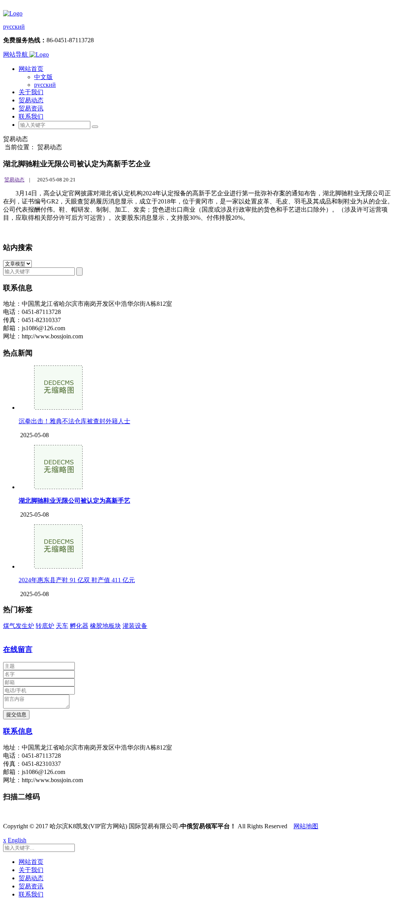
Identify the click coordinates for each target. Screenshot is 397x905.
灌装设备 (135, 625)
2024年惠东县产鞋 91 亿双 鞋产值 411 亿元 (77, 580)
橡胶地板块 (105, 625)
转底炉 (45, 625)
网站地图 (305, 826)
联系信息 (18, 731)
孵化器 (79, 625)
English (17, 840)
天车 (62, 625)
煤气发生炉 (18, 625)
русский (14, 26)
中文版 (43, 77)
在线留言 (18, 649)
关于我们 (31, 92)
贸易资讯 (31, 108)
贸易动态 (31, 100)
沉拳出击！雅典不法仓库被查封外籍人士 (74, 421)
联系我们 (31, 116)
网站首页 (31, 69)
